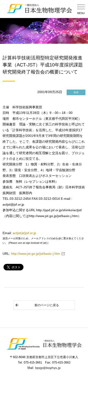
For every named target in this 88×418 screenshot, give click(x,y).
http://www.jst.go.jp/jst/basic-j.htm (35, 253)
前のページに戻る (46, 305)
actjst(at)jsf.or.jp (24, 233)
